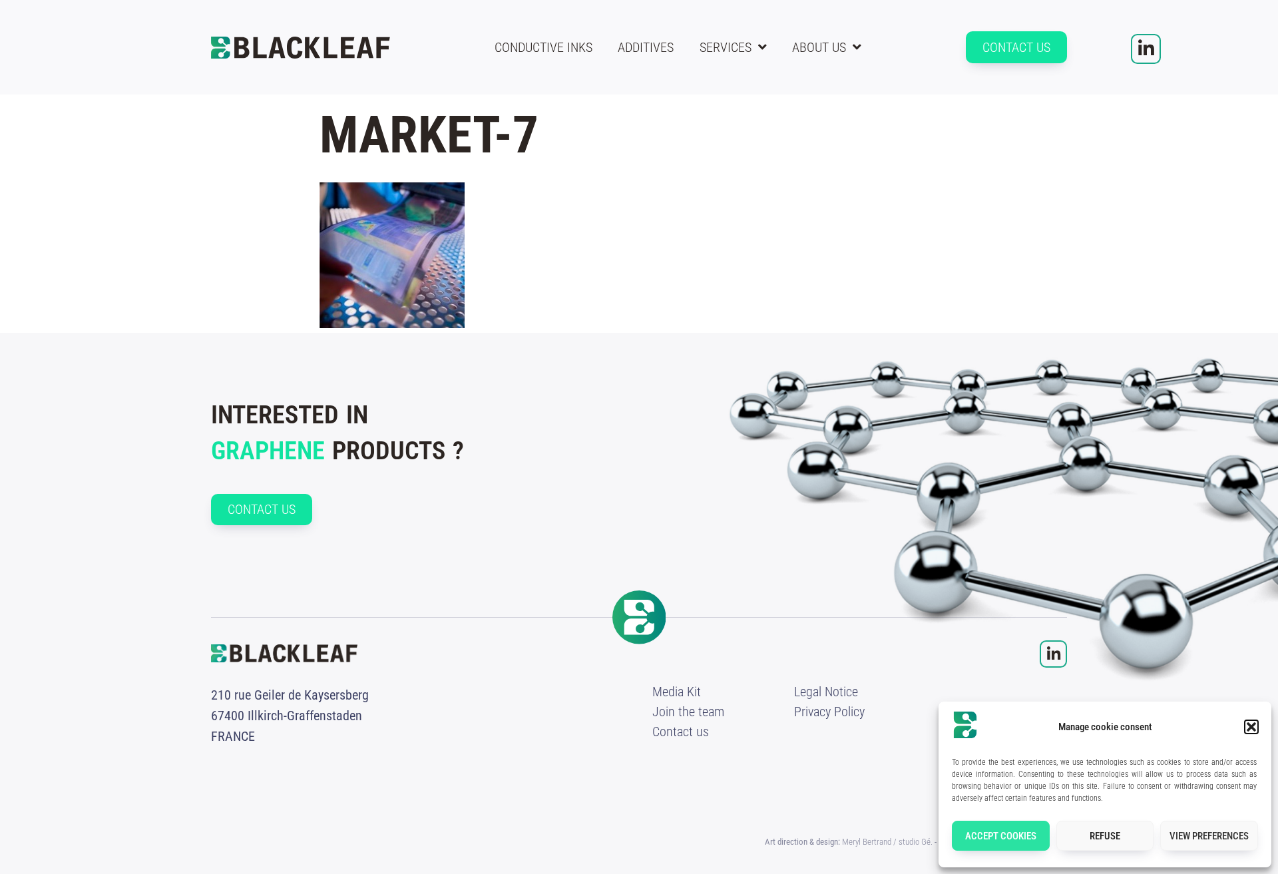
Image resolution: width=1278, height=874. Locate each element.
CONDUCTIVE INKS (543, 47)
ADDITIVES (646, 47)
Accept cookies (1000, 836)
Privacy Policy (829, 712)
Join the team (688, 712)
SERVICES (725, 47)
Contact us (680, 732)
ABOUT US (819, 47)
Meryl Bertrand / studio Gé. (887, 842)
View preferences (1209, 836)
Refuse (1105, 836)
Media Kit (676, 692)
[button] (1251, 727)
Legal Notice (826, 692)
